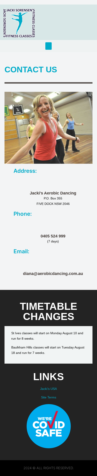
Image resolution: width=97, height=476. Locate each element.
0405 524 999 (53, 236)
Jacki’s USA (48, 389)
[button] (48, 46)
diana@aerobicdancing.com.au (53, 273)
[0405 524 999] (53, 225)
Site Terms (48, 397)
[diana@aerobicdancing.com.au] (53, 263)
